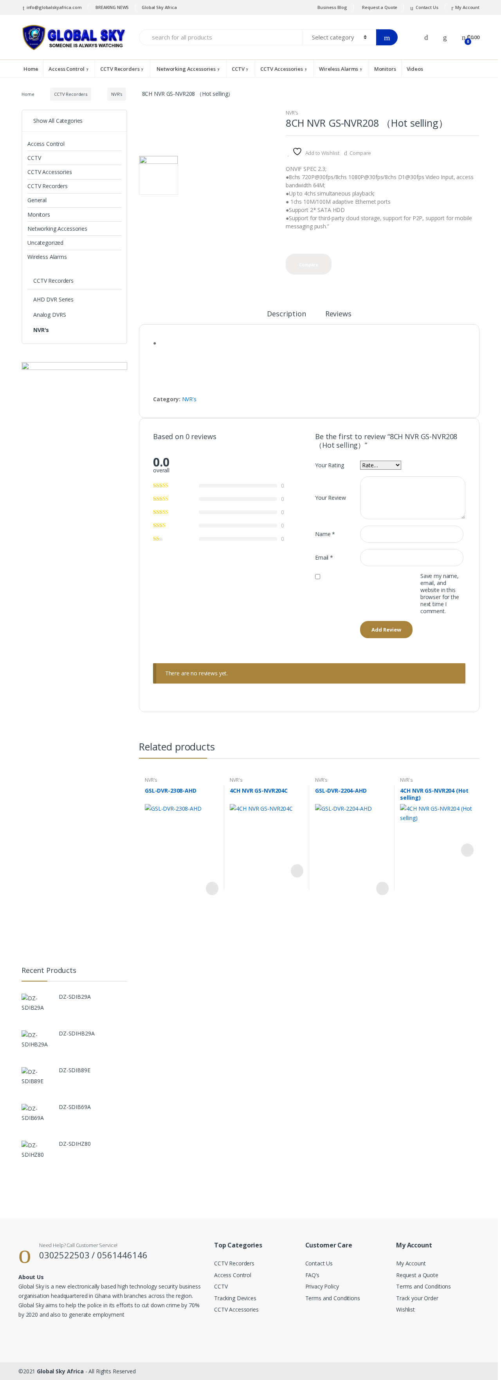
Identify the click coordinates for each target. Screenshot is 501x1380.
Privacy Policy (322, 1286)
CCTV (238, 68)
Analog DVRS (49, 314)
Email (324, 557)
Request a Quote (379, 7)
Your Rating (329, 465)
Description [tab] (286, 314)
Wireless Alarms (338, 68)
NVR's (116, 94)
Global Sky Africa (159, 7)
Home (30, 68)
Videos (415, 68)
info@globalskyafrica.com (54, 7)
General (37, 200)
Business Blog (332, 7)
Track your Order (417, 1298)
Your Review (330, 497)
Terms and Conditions (332, 1298)
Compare (360, 152)
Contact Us (427, 7)
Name (325, 534)
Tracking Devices (235, 1298)
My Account (467, 7)
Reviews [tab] (338, 314)
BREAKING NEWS (111, 7)
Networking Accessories (185, 68)
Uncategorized (45, 242)
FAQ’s (312, 1275)
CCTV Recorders (119, 68)
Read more (211, 888)
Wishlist (405, 1309)
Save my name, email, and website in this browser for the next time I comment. (439, 593)
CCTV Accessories (281, 68)
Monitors (385, 68)
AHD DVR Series (53, 299)
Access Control (66, 68)
